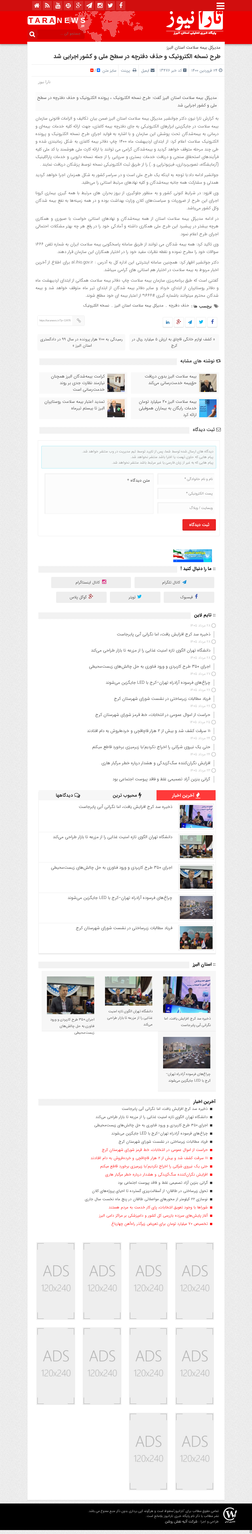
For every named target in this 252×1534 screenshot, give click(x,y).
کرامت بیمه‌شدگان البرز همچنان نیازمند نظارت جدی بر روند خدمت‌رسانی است (78, 383)
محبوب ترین (125, 795)
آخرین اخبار (184, 795)
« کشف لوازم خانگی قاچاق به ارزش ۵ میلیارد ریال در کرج (173, 342)
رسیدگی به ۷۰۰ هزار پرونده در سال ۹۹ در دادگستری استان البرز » (81, 342)
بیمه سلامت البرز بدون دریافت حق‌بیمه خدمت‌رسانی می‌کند (171, 379)
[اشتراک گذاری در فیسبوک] (212, 322)
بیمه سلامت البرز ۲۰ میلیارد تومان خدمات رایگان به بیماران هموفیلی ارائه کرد (168, 408)
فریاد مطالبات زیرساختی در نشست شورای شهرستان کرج (124, 928)
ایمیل (145, 70)
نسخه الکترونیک (96, 305)
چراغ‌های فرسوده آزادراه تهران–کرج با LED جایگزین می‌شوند (120, 897)
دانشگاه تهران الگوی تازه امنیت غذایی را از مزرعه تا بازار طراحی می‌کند (112, 837)
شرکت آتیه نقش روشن (181, 1521)
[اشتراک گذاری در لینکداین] (167, 322)
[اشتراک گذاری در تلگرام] (190, 322)
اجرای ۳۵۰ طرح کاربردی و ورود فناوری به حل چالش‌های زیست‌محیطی (111, 867)
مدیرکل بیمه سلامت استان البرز (139, 305)
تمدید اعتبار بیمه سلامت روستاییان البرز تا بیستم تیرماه (74, 405)
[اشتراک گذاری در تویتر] (201, 322)
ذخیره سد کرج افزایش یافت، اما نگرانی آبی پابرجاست (125, 806)
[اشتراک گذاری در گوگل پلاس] (179, 322)
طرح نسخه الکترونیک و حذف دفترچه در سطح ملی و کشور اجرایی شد (136, 56)
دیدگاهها (65, 795)
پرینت (127, 70)
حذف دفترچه (179, 305)
